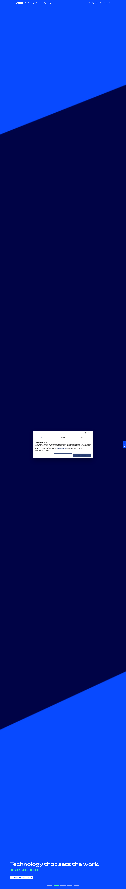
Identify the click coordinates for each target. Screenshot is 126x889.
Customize (62, 455)
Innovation (70, 3)
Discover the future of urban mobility (26, 877)
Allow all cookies (82, 455)
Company (76, 3)
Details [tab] (63, 437)
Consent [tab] (43, 437)
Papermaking (47, 3)
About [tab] (82, 437)
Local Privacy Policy (61, 448)
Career (85, 3)
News (81, 3)
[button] (49, 885)
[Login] (106, 3)
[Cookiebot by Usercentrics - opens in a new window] (85, 433)
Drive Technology (29, 3)
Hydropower (39, 3)
